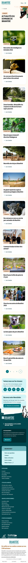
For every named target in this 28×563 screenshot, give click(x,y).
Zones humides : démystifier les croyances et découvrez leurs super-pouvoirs (13, 107)
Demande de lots (6, 514)
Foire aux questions (10, 453)
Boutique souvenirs (6, 476)
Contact (7, 455)
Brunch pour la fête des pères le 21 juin (13, 276)
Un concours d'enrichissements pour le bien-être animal (13, 77)
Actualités (4, 474)
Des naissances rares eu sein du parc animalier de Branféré (13, 219)
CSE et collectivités (6, 510)
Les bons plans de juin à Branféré (14, 332)
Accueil (5, 8)
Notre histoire (5, 520)
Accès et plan (8, 460)
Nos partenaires (6, 524)
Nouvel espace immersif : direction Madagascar (11, 136)
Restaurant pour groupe (8, 506)
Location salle (5, 501)
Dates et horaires (9, 457)
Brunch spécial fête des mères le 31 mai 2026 (13, 359)
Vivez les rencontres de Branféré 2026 (14, 304)
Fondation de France (7, 522)
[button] (23, 3)
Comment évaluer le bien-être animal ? (13, 248)
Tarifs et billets (5, 478)
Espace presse (5, 526)
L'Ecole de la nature (7, 485)
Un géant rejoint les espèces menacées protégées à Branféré (13, 191)
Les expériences (6, 473)
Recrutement (5, 528)
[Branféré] (6, 3)
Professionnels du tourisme (9, 512)
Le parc (4, 471)
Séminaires (4, 503)
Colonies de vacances (7, 487)
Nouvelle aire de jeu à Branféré (13, 163)
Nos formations (6, 492)
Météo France (8, 462)
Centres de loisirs (6, 490)
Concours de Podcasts (7, 494)
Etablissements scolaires (8, 489)
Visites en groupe (6, 508)
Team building (5, 505)
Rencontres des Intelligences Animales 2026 (13, 49)
